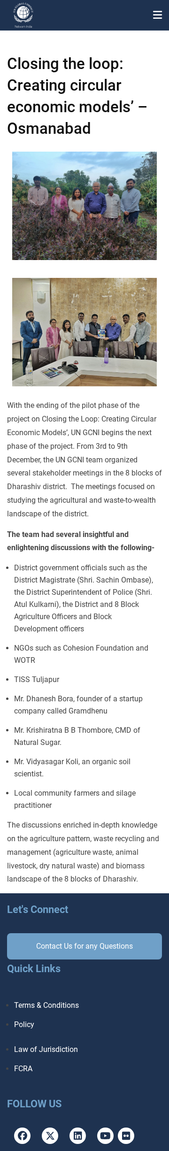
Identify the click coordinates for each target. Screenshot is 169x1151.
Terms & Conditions (46, 1005)
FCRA (23, 1068)
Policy (24, 1024)
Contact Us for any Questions (84, 946)
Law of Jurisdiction (46, 1049)
